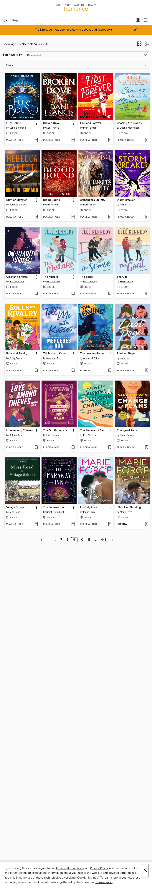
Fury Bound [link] (13, 123)
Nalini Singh (89, 204)
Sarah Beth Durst (55, 512)
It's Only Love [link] (88, 507)
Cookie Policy (104, 882)
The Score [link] (86, 277)
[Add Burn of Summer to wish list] (36, 217)
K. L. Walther (89, 435)
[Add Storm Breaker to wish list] (146, 217)
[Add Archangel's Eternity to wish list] (109, 217)
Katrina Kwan (16, 435)
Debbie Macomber (129, 127)
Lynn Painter (89, 127)
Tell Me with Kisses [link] (55, 353)
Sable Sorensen (17, 127)
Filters (9, 65)
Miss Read (14, 512)
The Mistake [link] (51, 277)
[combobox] (68, 20)
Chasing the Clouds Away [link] (131, 123)
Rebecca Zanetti (17, 204)
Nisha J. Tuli (126, 204)
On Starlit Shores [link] (17, 277)
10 (81, 540)
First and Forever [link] (90, 123)
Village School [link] (15, 507)
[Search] (5, 20)
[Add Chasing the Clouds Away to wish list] (146, 140)
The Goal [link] (122, 277)
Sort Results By (12, 55)
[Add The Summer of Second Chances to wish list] (109, 447)
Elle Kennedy (53, 281)
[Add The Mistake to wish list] (73, 293)
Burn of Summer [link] (16, 200)
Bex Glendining (17, 281)
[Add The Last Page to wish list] (146, 370)
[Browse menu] (145, 20)
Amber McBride (91, 358)
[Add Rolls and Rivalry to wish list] (36, 370)
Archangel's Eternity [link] (92, 200)
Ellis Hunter (52, 204)
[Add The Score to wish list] (109, 293)
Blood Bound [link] (51, 200)
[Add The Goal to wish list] (146, 293)
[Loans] (138, 20)
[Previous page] (42, 539)
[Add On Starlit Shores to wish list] (36, 293)
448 (104, 540)
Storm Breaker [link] (126, 200)
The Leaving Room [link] (92, 353)
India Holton (52, 435)
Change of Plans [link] (127, 430)
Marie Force (89, 512)
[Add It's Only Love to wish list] (109, 524)
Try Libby (41, 30)
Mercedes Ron (53, 358)
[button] (139, 45)
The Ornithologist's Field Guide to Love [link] (57, 430)
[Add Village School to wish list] (36, 524)
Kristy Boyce (15, 358)
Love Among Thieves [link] (19, 430)
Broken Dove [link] (51, 123)
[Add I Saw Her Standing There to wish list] (146, 524)
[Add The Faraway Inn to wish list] (73, 524)
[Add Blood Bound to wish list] (73, 217)
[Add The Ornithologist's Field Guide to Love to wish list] (73, 447)
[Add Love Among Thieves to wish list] (36, 447)
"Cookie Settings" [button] (87, 877)
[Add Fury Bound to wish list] (36, 140)
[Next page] (112, 539)
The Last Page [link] (126, 353)
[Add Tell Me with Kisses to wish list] (73, 370)
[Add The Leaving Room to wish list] (109, 370)
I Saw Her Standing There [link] (131, 507)
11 (89, 540)
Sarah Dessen (127, 435)
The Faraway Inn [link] (53, 507)
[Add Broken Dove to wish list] (73, 140)
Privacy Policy (99, 868)
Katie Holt (125, 358)
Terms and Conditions (70, 868)
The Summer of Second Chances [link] (94, 430)
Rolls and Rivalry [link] (16, 353)
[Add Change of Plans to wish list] (146, 447)
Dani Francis (52, 127)
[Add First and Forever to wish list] (109, 140)
